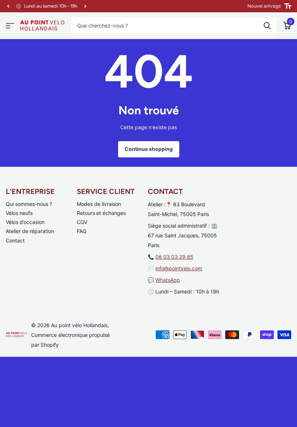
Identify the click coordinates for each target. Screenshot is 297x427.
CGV (82, 222)
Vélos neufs (19, 213)
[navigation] (8, 6)
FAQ (82, 231)
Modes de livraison (99, 204)
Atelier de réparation (30, 231)
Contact (15, 240)
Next (85, 6)
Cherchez (267, 25)
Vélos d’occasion (25, 222)
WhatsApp (167, 280)
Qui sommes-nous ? (29, 204)
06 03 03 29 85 (174, 257)
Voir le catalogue (10, 26)
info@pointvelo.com (178, 268)
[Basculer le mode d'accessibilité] (287, 6)
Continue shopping (149, 149)
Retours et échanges (101, 213)
